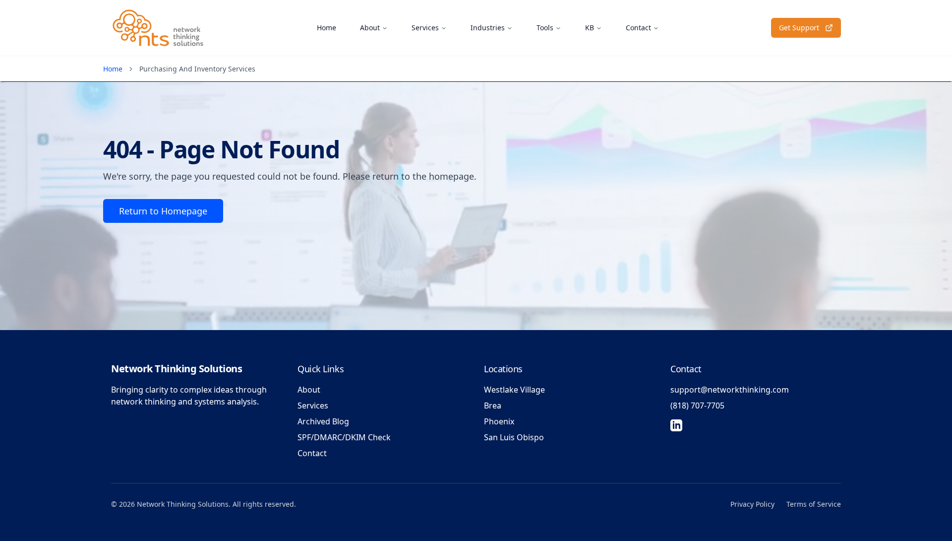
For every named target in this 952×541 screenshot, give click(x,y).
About (370, 27)
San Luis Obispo (514, 437)
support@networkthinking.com (729, 389)
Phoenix (499, 421)
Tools (544, 27)
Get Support (799, 27)
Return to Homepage (163, 211)
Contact (638, 27)
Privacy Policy (752, 504)
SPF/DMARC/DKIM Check (344, 437)
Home (326, 27)
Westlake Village (514, 389)
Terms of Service (813, 504)
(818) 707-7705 (697, 405)
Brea (492, 405)
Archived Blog (323, 421)
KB (589, 27)
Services (425, 27)
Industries (488, 27)
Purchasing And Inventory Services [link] (197, 68)
